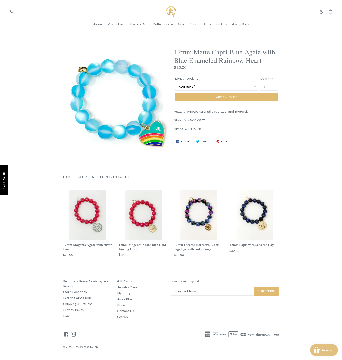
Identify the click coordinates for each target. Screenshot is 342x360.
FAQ (66, 316)
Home (97, 24)
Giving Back (241, 24)
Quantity (266, 78)
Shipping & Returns (77, 304)
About (194, 24)
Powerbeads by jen (86, 346)
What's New (116, 24)
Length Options (186, 78)
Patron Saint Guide (77, 298)
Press (121, 305)
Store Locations (215, 24)
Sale (181, 24)
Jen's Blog (125, 299)
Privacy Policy (73, 310)
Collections (162, 24)
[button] (4, 180)
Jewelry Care (127, 287)
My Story (123, 293)
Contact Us (125, 311)
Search (122, 317)
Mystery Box (139, 24)
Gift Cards (124, 281)
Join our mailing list (185, 281)
